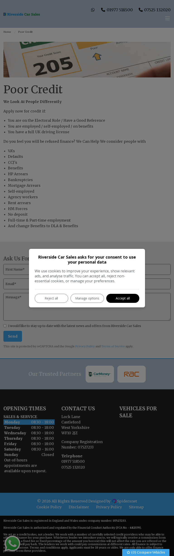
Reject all (51, 298)
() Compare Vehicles (147, 552)
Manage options (87, 298)
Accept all (123, 298)
